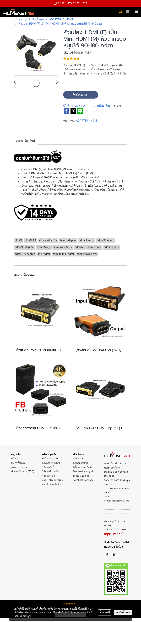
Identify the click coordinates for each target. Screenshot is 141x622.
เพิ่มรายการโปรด (76, 105)
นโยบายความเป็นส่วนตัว (81, 612)
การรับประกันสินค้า (52, 480)
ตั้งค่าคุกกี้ (105, 612)
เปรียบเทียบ (103, 105)
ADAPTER (82, 120)
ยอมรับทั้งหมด (123, 612)
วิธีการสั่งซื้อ (48, 467)
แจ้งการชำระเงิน (51, 462)
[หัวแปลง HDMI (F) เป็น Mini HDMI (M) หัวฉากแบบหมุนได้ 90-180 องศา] (36, 52)
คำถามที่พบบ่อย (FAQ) (22, 471)
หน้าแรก (15, 458)
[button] (119, 12)
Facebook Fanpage (83, 480)
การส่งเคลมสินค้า (51, 484)
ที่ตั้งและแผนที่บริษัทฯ (84, 467)
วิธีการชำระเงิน (50, 471)
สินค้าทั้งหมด (18, 462)
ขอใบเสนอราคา (50, 458)
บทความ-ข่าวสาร (20, 467)
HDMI (94, 120)
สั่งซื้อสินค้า (82, 94)
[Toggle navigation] (136, 11)
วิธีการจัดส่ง (48, 475)
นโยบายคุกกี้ (25, 616)
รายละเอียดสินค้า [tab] (26, 140)
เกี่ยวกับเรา (79, 458)
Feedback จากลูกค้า (83, 471)
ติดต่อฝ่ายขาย (80, 462)
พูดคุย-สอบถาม (81, 475)
